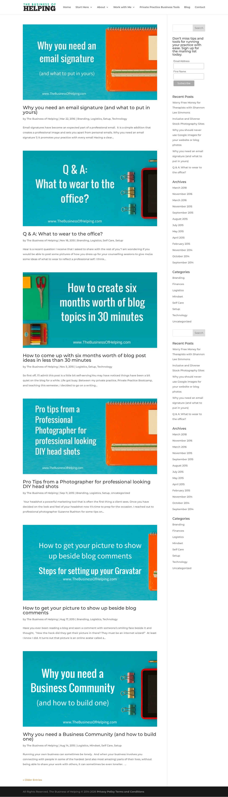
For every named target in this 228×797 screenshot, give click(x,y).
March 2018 (179, 187)
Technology (119, 118)
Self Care (108, 240)
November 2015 (182, 206)
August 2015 (180, 218)
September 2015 (182, 212)
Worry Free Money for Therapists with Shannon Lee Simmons (188, 107)
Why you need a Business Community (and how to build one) (89, 736)
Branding (83, 118)
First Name (179, 71)
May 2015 (178, 231)
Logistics (96, 118)
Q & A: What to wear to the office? (63, 234)
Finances (178, 284)
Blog (187, 7)
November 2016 (182, 194)
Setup (107, 118)
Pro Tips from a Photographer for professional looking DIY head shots (87, 484)
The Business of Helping (42, 118)
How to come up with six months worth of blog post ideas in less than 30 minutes (84, 358)
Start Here (82, 7)
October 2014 (180, 256)
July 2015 (177, 225)
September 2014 (182, 262)
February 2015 (181, 243)
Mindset (95, 745)
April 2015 (178, 237)
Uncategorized (120, 493)
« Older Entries (32, 780)
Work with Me (122, 7)
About (101, 7)
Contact (200, 7)
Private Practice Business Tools (160, 7)
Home (67, 7)
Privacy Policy (106, 791)
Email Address (181, 61)
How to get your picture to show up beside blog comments (79, 610)
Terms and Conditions (129, 791)
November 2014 (182, 250)
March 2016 (179, 200)
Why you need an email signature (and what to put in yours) (86, 110)
